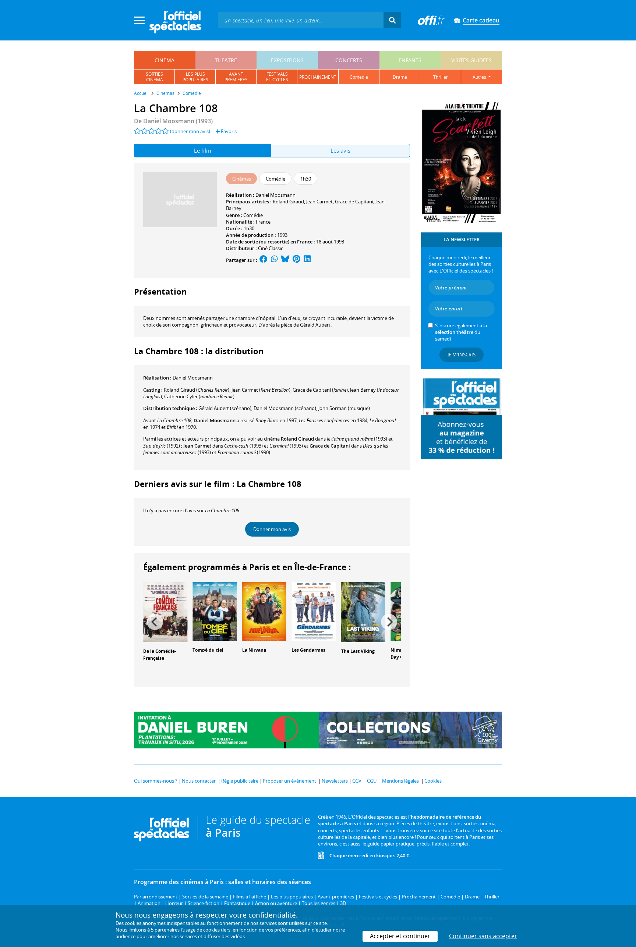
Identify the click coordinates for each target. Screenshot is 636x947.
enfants (410, 60)
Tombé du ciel (207, 650)
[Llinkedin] (307, 260)
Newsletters (335, 780)
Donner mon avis (272, 529)
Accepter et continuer (400, 936)
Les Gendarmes (308, 650)
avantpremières (236, 77)
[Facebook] (263, 260)
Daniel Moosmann (275, 195)
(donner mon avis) (190, 131)
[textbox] (301, 20)
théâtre (226, 60)
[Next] (389, 622)
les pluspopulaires (195, 77)
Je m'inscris (462, 354)
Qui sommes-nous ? (155, 780)
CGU (372, 780)
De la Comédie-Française (159, 654)
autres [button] (480, 77)
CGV (356, 780)
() (196, 390)
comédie (359, 77)
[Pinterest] (296, 260)
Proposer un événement (289, 780)
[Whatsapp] (274, 260)
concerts (348, 60)
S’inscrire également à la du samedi (461, 332)
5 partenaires (165, 929)
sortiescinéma (154, 77)
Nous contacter (199, 780)
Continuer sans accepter (483, 936)
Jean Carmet (319, 201)
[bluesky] (285, 260)
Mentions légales (400, 780)
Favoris (228, 131)
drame (400, 77)
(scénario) (224, 408)
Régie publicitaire (239, 780)
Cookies (433, 780)
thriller (440, 77)
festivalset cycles (277, 77)
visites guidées (471, 60)
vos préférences (282, 929)
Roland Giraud (288, 201)
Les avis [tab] (340, 150)
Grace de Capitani (354, 201)
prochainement (317, 77)
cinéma (164, 60)
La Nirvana (254, 650)
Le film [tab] (202, 150)
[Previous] (155, 622)
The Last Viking (358, 651)
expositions (287, 60)
